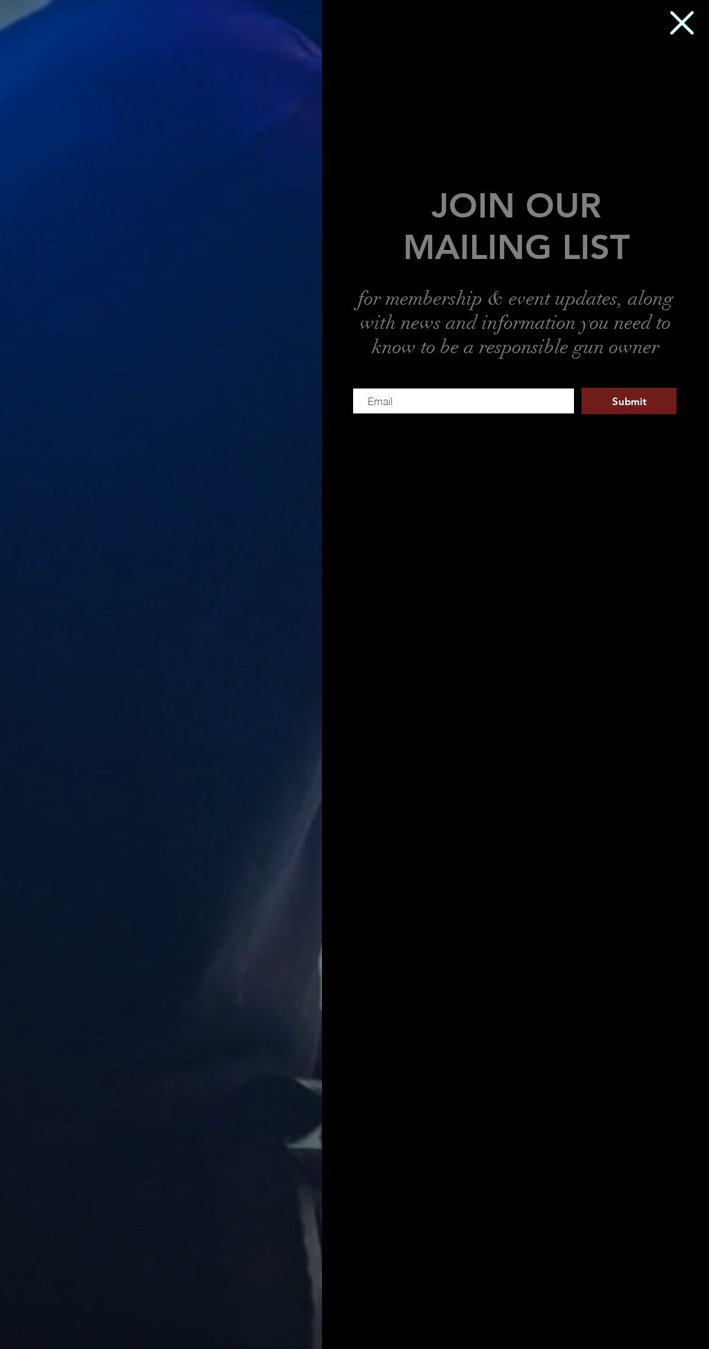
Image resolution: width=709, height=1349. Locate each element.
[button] (682, 23)
